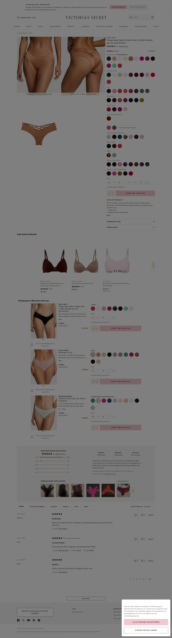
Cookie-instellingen (146, 630)
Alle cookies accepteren (146, 622)
